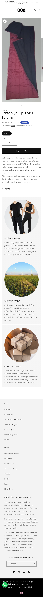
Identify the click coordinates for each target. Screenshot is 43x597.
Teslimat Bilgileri (11, 424)
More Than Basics (11, 454)
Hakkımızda (9, 409)
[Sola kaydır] (16, 106)
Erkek (6, 484)
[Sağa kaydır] (26, 106)
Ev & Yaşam (9, 464)
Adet (3, 138)
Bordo (6, 133)
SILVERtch (8, 459)
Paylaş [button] (7, 189)
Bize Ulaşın (8, 414)
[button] (2, 10)
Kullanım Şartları (11, 434)
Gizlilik (6, 440)
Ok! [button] (21, 593)
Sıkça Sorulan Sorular (13, 419)
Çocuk (7, 474)
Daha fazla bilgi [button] (25, 587)
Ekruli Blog (8, 489)
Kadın (6, 479)
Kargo (13, 126)
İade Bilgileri (9, 429)
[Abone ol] (34, 564)
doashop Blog (10, 469)
